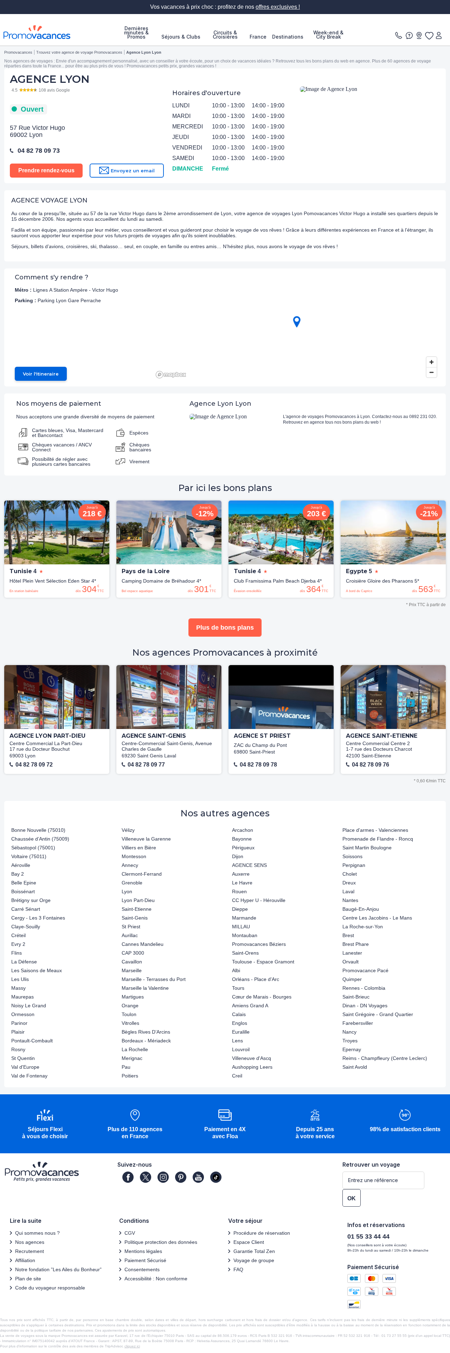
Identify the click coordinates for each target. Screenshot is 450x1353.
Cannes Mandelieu (142, 944)
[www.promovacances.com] (37, 32)
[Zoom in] (431, 362)
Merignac (132, 1058)
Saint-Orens (245, 953)
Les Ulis (20, 979)
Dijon (237, 856)
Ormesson (22, 1014)
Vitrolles (130, 1023)
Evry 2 (18, 944)
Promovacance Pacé (365, 970)
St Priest (131, 926)
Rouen (239, 891)
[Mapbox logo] (170, 375)
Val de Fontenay (29, 1076)
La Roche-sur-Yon (362, 926)
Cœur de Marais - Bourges (261, 997)
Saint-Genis (135, 918)
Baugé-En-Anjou (360, 909)
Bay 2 (17, 874)
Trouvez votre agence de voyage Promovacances (79, 52)
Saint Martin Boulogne (367, 847)
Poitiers (130, 1076)
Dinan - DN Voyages (364, 1005)
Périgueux (243, 847)
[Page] (128, 1177)
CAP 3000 (133, 953)
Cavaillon (132, 961)
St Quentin (23, 1058)
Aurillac (130, 935)
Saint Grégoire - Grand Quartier (377, 1014)
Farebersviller (357, 1023)
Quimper (352, 979)
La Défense (24, 961)
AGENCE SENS (249, 865)
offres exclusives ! (278, 7)
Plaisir (18, 1032)
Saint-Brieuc (355, 997)
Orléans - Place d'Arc (255, 979)
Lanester (352, 953)
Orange (130, 1005)
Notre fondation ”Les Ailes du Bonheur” (58, 1269)
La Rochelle (135, 1049)
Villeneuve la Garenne (146, 839)
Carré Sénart (25, 909)
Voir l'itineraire (41, 374)
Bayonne (242, 839)
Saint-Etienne (137, 909)
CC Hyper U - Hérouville (258, 900)
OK (351, 1198)
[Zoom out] (431, 372)
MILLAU (241, 926)
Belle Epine (23, 883)
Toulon (129, 1014)
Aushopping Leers (252, 1067)
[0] (428, 35)
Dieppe (240, 909)
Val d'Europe (25, 1067)
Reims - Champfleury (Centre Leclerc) (384, 1058)
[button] (45, 1124)
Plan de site (28, 1278)
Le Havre (242, 883)
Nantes (350, 900)
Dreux (349, 883)
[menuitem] (136, 32)
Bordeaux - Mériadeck (146, 1040)
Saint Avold (354, 1067)
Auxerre (241, 874)
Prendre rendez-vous (46, 170)
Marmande (244, 918)
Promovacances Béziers (259, 944)
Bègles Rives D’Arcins (146, 1032)
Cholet (349, 874)
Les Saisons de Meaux (36, 970)
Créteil (18, 935)
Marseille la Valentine (145, 988)
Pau (126, 1067)
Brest (348, 935)
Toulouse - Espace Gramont (263, 961)
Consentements (142, 1269)
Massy (18, 988)
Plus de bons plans (225, 627)
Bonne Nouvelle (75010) (38, 830)
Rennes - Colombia (363, 988)
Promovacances (18, 52)
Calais (239, 1014)
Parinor (19, 1023)
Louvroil (241, 1049)
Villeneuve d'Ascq (251, 1058)
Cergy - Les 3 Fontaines (38, 918)
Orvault (350, 961)
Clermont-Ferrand (142, 874)
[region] (296, 327)
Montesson (134, 856)
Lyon (127, 891)
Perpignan (353, 865)
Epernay (351, 1049)
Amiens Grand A (250, 1005)
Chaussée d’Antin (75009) (40, 839)
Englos (239, 1023)
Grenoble (132, 883)
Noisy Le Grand (28, 1005)
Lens (237, 1040)
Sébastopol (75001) (33, 847)
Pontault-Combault (32, 1040)
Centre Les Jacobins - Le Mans (377, 918)
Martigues (133, 997)
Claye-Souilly (25, 926)
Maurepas (22, 997)
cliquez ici (132, 1346)
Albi (236, 970)
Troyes (350, 1040)
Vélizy (128, 830)
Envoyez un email (133, 170)
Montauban (244, 935)
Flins (16, 953)
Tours (238, 988)
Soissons (352, 856)
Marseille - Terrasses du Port (154, 979)
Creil (237, 1076)
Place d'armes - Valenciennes (375, 830)
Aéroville (20, 865)
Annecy (130, 865)
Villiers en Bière (139, 847)
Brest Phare (355, 944)
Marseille (132, 970)
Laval (348, 891)
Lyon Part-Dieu (138, 900)
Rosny (18, 1049)
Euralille (241, 1032)
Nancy (349, 1032)
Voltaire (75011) (28, 856)
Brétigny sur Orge (31, 900)
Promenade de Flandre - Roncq (377, 839)
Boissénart (23, 891)
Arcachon (242, 830)
